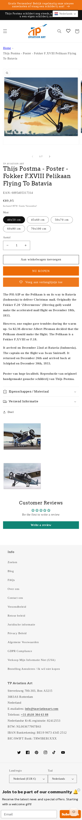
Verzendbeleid (17, 606)
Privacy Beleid (17, 633)
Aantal (7, 237)
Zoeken (12, 562)
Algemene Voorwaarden (23, 642)
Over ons (13, 588)
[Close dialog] (78, 790)
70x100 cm (38, 228)
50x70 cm (61, 219)
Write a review (41, 525)
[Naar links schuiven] (32, 156)
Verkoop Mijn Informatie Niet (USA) (31, 659)
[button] (5, 31)
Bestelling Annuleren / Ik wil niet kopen (34, 668)
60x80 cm (14, 228)
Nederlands (58, 778)
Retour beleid (16, 615)
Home (7, 48)
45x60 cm (38, 219)
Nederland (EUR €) (24, 778)
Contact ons (15, 597)
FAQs (11, 580)
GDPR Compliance (20, 651)
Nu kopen (41, 271)
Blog (11, 571)
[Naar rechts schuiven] (49, 156)
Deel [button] (11, 412)
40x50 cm (14, 219)
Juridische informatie (21, 624)
